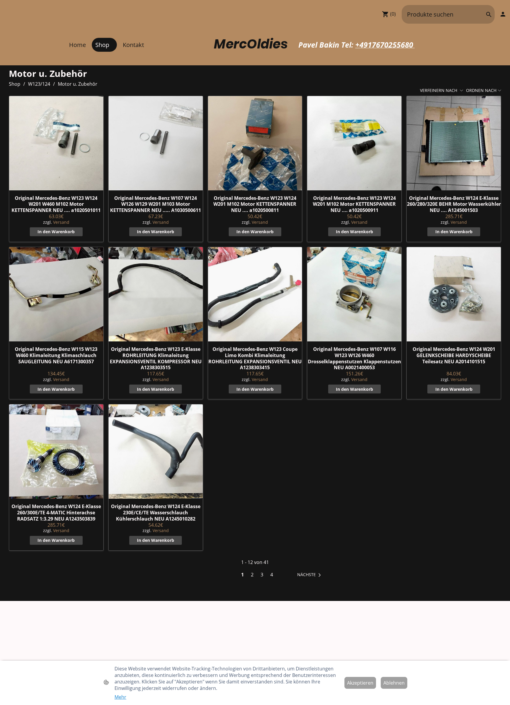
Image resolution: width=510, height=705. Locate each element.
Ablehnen (394, 683)
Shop (14, 84)
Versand (61, 222)
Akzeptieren (360, 683)
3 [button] (262, 574)
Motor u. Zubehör (77, 84)
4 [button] (271, 574)
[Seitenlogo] (255, 58)
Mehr (120, 697)
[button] (488, 14)
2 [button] (252, 574)
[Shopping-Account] (502, 14)
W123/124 (39, 84)
